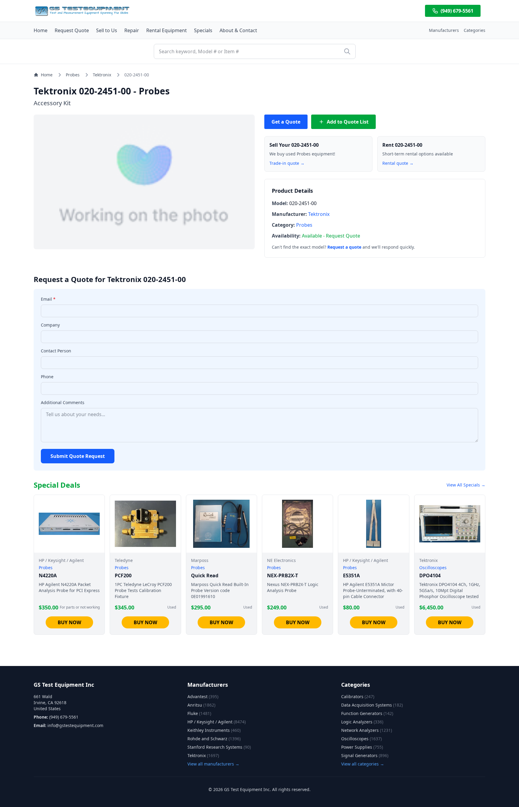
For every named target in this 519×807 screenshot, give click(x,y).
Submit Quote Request (77, 456)
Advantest (202, 696)
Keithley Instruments (214, 730)
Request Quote (72, 30)
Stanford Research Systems (219, 747)
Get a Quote (286, 121)
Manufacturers (444, 30)
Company (50, 325)
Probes (73, 75)
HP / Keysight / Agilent (216, 722)
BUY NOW (69, 622)
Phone (47, 376)
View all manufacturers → (213, 764)
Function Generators (367, 713)
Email (48, 299)
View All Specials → (466, 485)
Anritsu (201, 705)
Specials (203, 30)
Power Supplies (362, 747)
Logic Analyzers (362, 722)
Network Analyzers (366, 730)
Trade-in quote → (287, 163)
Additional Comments (62, 402)
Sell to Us (106, 30)
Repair (131, 30)
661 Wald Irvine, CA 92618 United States (50, 702)
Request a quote (344, 247)
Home (40, 30)
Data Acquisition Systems (372, 705)
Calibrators (357, 696)
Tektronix (102, 75)
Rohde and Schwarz (214, 738)
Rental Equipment (166, 30)
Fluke (199, 713)
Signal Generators (364, 755)
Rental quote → (398, 163)
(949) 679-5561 (457, 11)
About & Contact (238, 30)
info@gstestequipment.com (75, 725)
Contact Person (56, 351)
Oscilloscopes (361, 738)
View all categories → (362, 764)
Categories (474, 30)
